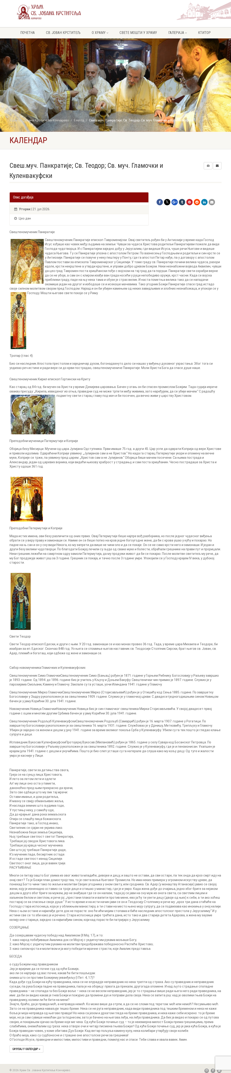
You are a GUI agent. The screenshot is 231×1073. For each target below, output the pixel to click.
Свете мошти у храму (138, 33)
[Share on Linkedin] (204, 202)
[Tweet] (167, 202)
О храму (99, 33)
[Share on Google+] (174, 202)
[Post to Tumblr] (182, 202)
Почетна (27, 33)
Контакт (116, 44)
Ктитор (204, 33)
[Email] (212, 202)
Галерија (176, 33)
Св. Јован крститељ (63, 33)
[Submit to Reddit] (197, 202)
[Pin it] (189, 202)
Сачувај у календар (25, 1049)
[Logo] (49, 11)
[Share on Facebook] (160, 202)
